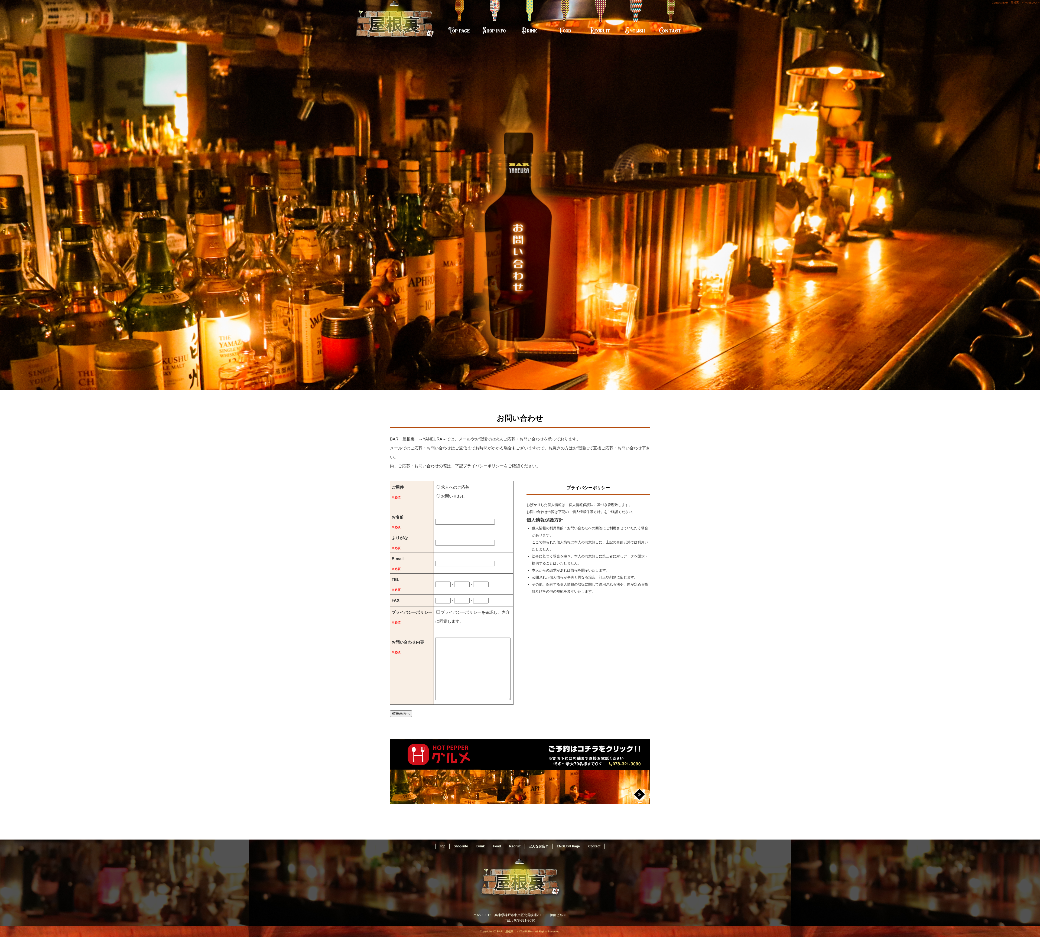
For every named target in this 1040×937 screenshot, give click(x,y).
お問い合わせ (453, 496)
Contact (670, 20)
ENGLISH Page (635, 20)
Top (459, 20)
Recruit (600, 20)
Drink (529, 20)
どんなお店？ (538, 846)
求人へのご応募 (455, 487)
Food (564, 20)
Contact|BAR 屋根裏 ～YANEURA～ (1016, 2)
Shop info (494, 20)
